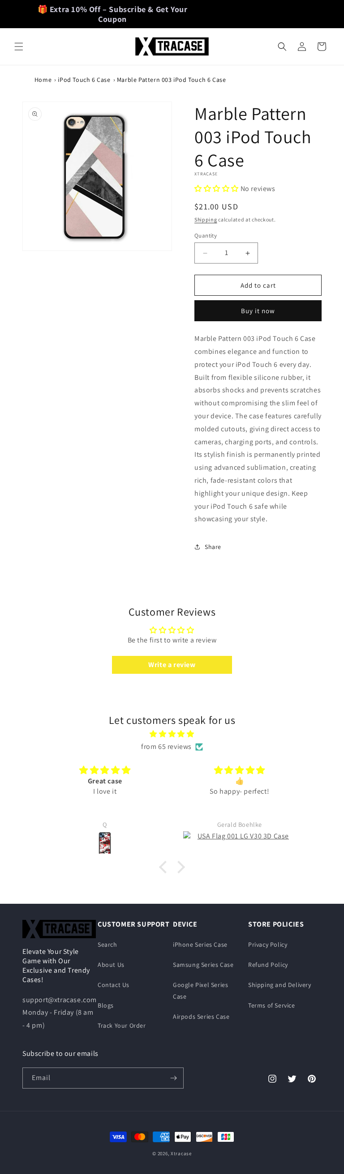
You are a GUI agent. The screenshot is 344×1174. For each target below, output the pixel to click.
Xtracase (181, 1153)
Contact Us (113, 985)
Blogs (106, 1005)
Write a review (171, 664)
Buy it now (258, 310)
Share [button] (213, 547)
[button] (19, 46)
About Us (111, 965)
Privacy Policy (267, 944)
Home (43, 80)
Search (107, 944)
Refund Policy (268, 965)
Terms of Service (271, 1005)
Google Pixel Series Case (200, 990)
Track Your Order (122, 1025)
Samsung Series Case (203, 965)
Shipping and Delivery (279, 985)
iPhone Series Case (200, 944)
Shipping (205, 219)
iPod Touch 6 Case (84, 80)
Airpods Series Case (201, 1016)
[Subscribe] (173, 1078)
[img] (171, 734)
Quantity (205, 235)
